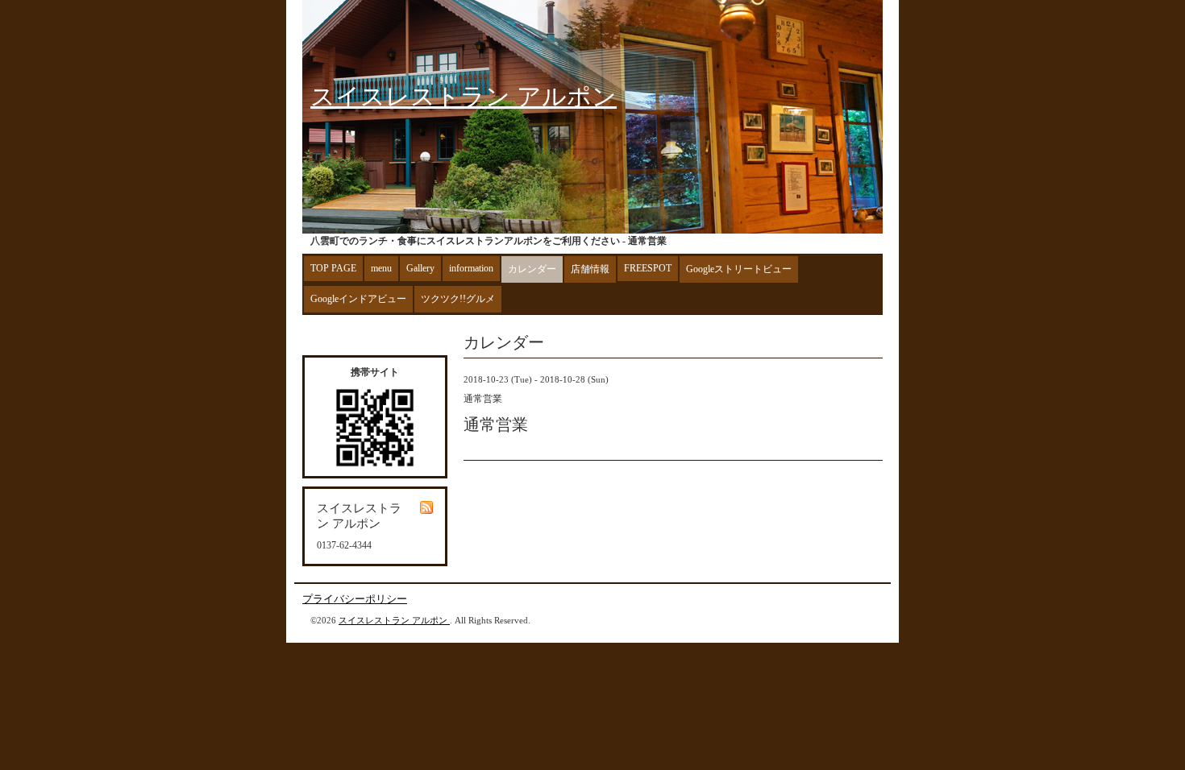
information (471, 268)
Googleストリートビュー (739, 269)
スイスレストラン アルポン (463, 96)
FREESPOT (648, 268)
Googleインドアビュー (358, 298)
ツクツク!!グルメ (458, 298)
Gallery (420, 268)
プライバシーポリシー (354, 599)
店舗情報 (590, 269)
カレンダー (532, 269)
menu (381, 268)
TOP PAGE (333, 268)
